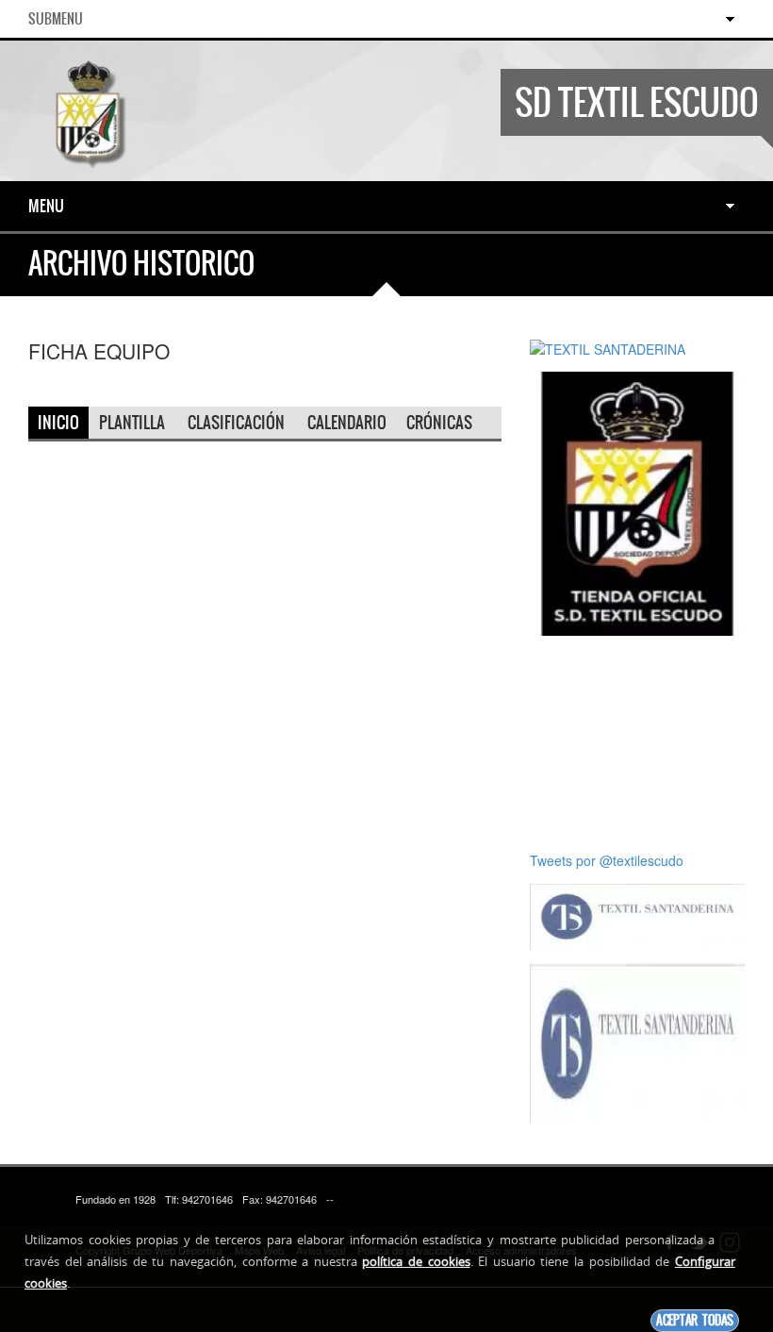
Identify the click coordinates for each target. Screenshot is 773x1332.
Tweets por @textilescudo (606, 860)
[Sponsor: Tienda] (637, 501)
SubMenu (55, 18)
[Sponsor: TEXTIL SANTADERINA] (607, 347)
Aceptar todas (694, 1320)
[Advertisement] (637, 743)
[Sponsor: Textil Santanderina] (637, 914)
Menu (46, 205)
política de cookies (415, 1261)
